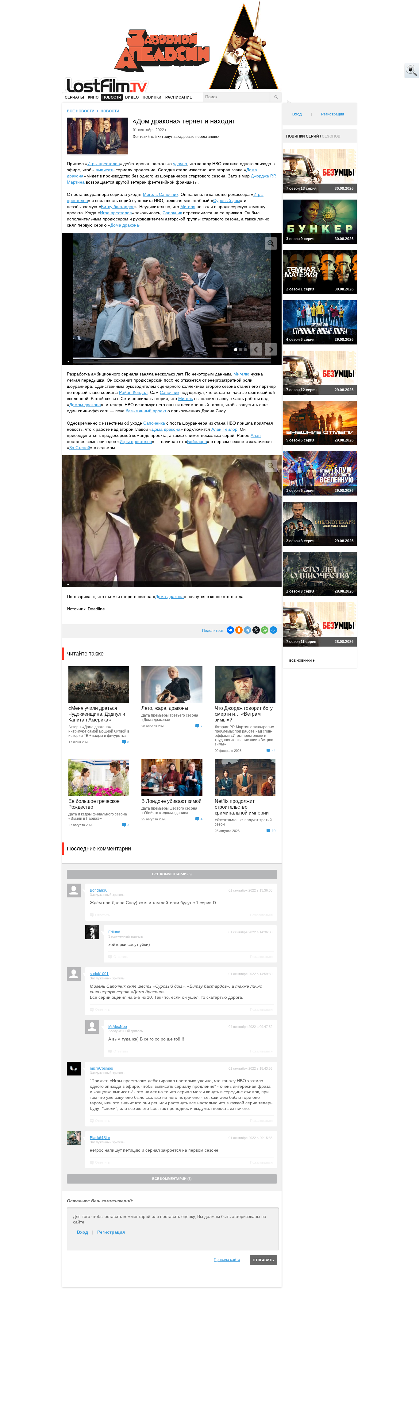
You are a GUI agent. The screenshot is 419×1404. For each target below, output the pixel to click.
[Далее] (271, 349)
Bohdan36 (98, 890)
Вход (82, 1232)
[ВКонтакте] (230, 630)
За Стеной (79, 447)
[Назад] (256, 349)
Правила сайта (227, 1260)
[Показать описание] (68, 361)
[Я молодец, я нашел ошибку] (388, 70)
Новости (110, 111)
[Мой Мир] (273, 630)
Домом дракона (85, 404)
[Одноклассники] (239, 630)
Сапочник (172, 212)
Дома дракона (124, 225)
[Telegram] (247, 630)
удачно (180, 163)
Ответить (102, 915)
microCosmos (101, 1068)
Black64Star (100, 1138)
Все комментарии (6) (172, 874)
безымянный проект (146, 410)
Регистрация (111, 1232)
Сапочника (154, 423)
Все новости (80, 111)
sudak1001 (99, 974)
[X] (256, 630)
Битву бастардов (117, 206)
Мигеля (187, 206)
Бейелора (197, 441)
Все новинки (300, 660)
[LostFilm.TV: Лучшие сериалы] (109, 84)
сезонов (331, 136)
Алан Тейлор (224, 429)
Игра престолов (116, 212)
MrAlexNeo (117, 1027)
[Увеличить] (271, 243)
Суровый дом (226, 200)
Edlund (114, 932)
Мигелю (241, 373)
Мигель (185, 398)
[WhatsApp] (264, 630)
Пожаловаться (261, 915)
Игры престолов (103, 163)
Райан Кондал (133, 392)
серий (312, 136)
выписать (105, 169)
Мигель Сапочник (160, 194)
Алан (256, 435)
